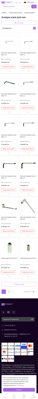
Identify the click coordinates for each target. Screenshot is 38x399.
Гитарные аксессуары (15, 13)
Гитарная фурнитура (30, 13)
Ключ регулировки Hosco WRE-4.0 (8, 177)
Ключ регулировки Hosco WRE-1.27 (8, 54)
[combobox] (16, 6)
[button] (34, 6)
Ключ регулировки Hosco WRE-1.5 (27, 54)
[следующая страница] (13, 292)
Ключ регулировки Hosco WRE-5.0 (27, 177)
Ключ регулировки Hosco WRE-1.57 (8, 95)
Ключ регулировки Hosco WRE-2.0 (27, 95)
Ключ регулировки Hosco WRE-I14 (27, 218)
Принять (19, 390)
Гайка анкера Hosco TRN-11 (28, 258)
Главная (3, 13)
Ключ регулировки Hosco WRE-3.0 (27, 136)
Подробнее (20, 385)
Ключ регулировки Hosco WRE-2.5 (8, 136)
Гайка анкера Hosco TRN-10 (9, 258)
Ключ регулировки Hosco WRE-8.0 (8, 218)
